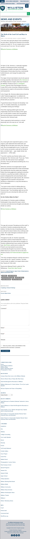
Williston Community (6, 487)
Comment (4, 308)
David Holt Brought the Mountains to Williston (12, 381)
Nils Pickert (7, 245)
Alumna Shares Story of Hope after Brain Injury (12, 378)
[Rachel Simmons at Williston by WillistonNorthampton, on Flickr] (15, 56)
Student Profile (4, 473)
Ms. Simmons (23, 80)
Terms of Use (10, 532)
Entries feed (4, 510)
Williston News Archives (6, 489)
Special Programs (10, 271)
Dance (2, 440)
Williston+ (3, 498)
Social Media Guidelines (12, 1)
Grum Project (4, 453)
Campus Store (16, 531)
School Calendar (22, 531)
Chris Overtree (12, 275)
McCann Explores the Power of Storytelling (11, 388)
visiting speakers (6, 279)
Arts (2, 429)
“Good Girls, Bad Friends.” (15, 268)
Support (19, 530)
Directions (15, 530)
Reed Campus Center (6, 464)
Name (3, 327)
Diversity (3, 442)
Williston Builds (4, 484)
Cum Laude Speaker (6, 437)
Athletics (3, 431)
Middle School (4, 459)
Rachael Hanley (12, 38)
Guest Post (3, 456)
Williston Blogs (24, 1)
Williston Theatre (17, 279)
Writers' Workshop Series (7, 500)
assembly (4, 275)
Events (2, 445)
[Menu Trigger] (27, 6)
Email (3, 333)
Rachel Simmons (20, 277)
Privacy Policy (16, 532)
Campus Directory (8, 531)
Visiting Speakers (25, 271)
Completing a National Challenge (8, 286)
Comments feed (5, 513)
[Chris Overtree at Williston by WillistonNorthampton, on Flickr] (15, 216)
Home (2, 1)
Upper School (17, 271)
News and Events (11, 19)
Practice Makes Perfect (6, 292)
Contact (11, 530)
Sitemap (21, 532)
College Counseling (5, 434)
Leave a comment (21, 38)
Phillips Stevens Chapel (8, 277)
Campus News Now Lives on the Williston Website (13, 376)
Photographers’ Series (23, 3)
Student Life (4, 470)
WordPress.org (4, 516)
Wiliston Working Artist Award (8, 481)
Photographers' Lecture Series (8, 462)
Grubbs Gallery (4, 451)
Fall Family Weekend (6, 448)
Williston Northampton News (7, 272)
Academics (3, 426)
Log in (2, 507)
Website (3, 339)
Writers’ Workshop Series (8, 3)
